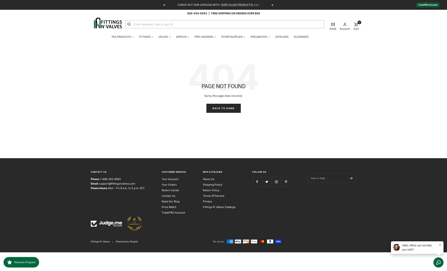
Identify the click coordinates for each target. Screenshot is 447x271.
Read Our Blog (170, 201)
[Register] (351, 178)
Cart (356, 26)
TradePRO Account (428, 4)
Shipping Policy (212, 184)
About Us (208, 179)
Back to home (223, 108)
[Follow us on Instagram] (276, 181)
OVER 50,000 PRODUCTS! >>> (240, 4)
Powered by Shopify (127, 241)
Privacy (207, 201)
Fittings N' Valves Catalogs (219, 207)
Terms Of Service (213, 195)
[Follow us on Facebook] (257, 181)
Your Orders (169, 184)
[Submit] (129, 24)
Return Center (170, 190)
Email (333, 26)
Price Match (169, 207)
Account (345, 28)
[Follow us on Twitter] (267, 181)
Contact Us (168, 195)
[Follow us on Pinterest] (286, 181)
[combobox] (224, 24)
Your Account (170, 179)
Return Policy (211, 190)
